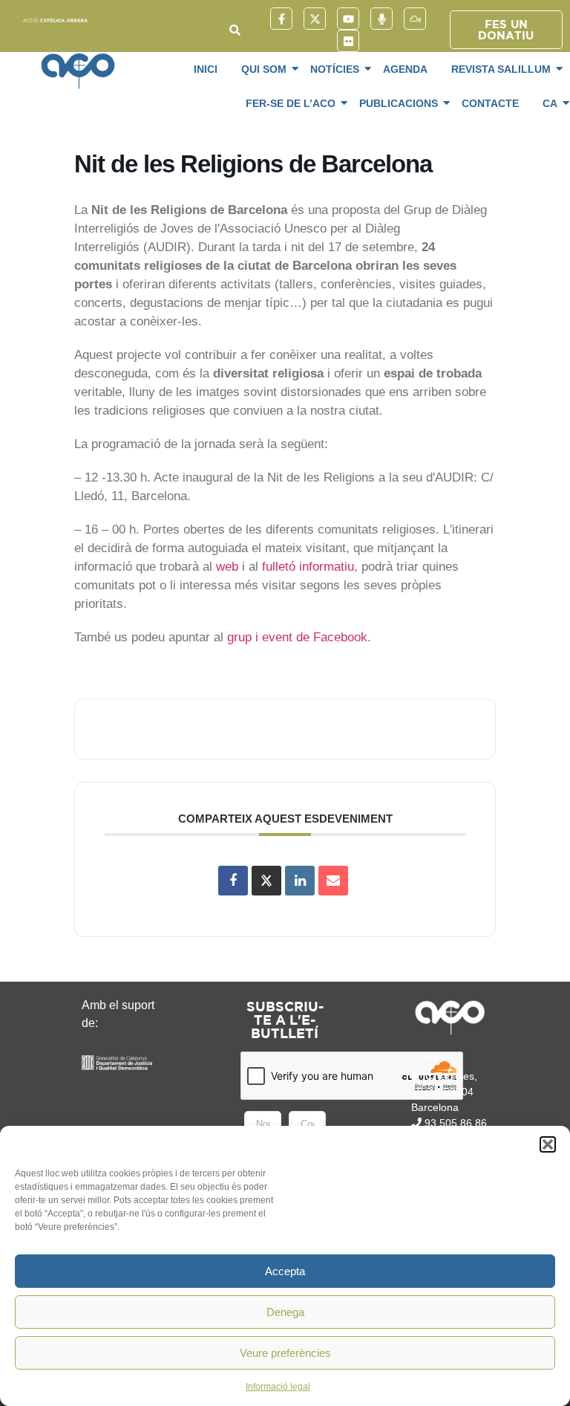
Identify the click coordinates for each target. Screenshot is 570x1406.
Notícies (334, 69)
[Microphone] (381, 18)
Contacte (490, 103)
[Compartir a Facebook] (233, 880)
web (227, 567)
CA (550, 103)
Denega (285, 1312)
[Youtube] (348, 18)
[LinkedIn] (300, 880)
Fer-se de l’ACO (290, 103)
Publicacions (398, 103)
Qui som (263, 69)
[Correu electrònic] (333, 880)
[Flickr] (348, 41)
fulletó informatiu (308, 567)
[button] (547, 1144)
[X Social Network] (266, 880)
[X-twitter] (315, 18)
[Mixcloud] (415, 18)
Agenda (405, 69)
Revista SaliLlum (501, 69)
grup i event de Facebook (297, 637)
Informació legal (278, 1386)
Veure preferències (285, 1353)
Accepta (285, 1271)
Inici (205, 69)
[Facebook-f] (281, 18)
